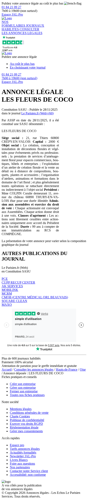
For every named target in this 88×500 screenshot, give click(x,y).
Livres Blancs (19, 460)
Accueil (7, 369)
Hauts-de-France (66, 369)
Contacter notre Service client (29, 471)
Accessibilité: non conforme (28, 474)
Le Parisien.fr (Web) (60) (37, 113)
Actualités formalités (23, 452)
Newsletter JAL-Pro (23, 456)
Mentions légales (21, 409)
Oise (83, 369)
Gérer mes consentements (26, 431)
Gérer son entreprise (23, 387)
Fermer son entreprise (24, 391)
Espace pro (17, 445)
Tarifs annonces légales (25, 449)
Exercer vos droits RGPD (26, 423)
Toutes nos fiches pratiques (27, 395)
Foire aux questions (22, 463)
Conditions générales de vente (29, 412)
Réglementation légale (24, 427)
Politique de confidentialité (27, 420)
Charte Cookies (20, 416)
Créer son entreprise (23, 384)
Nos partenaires (20, 467)
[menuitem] (48, 64)
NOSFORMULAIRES (14, 23)
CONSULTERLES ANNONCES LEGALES (22, 31)
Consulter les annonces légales (33, 369)
